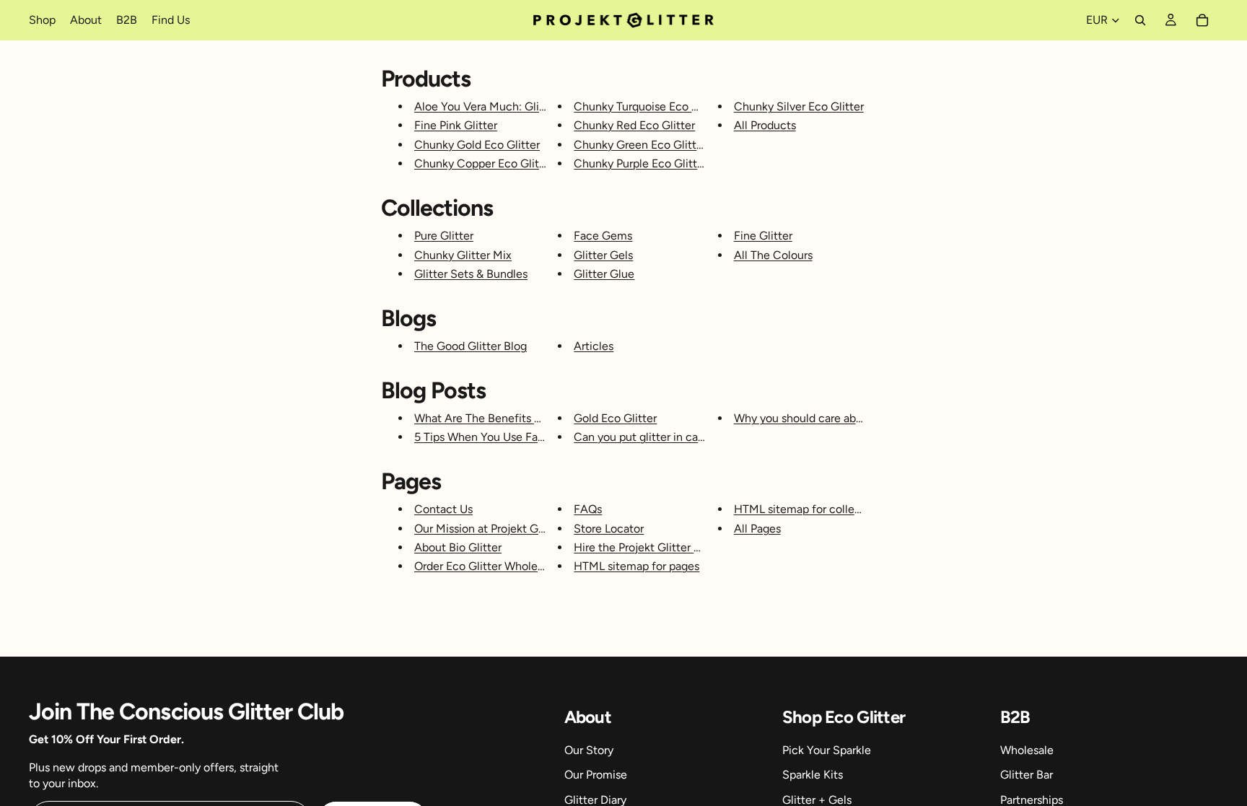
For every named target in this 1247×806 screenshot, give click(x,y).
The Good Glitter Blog (470, 346)
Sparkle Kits (812, 774)
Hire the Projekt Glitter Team (648, 547)
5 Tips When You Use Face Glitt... (498, 437)
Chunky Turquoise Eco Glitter (649, 106)
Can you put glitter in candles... (653, 437)
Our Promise (595, 774)
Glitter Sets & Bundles (471, 274)
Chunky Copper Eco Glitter (484, 163)
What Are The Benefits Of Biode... (500, 418)
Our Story (588, 750)
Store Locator (609, 528)
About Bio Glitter (458, 547)
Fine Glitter (763, 235)
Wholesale (1027, 750)
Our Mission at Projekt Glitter (488, 528)
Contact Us (443, 509)
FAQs (588, 509)
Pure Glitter (443, 235)
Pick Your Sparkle (826, 750)
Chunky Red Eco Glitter (634, 125)
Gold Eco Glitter (615, 418)
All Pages (757, 528)
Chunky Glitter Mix (463, 255)
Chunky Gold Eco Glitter (477, 145)
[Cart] (1202, 20)
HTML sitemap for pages (636, 566)
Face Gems (603, 235)
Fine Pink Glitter (455, 125)
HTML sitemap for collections (810, 509)
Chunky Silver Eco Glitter (799, 106)
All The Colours (773, 255)
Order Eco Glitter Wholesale (486, 566)
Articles (593, 346)
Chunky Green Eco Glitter (640, 145)
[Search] (1140, 20)
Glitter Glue (604, 274)
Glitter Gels (603, 255)
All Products (765, 125)
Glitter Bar (1026, 774)
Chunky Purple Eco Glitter (640, 163)
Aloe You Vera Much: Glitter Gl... (496, 106)
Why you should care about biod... (819, 418)
